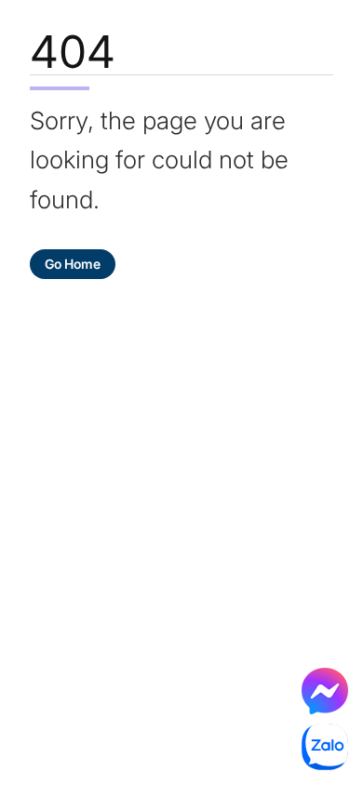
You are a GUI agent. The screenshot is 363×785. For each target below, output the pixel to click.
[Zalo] (325, 747)
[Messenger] (325, 691)
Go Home (73, 264)
